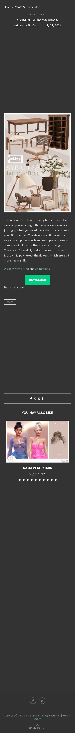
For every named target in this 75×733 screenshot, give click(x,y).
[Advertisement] (37, 69)
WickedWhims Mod (16, 269)
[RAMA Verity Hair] (37, 442)
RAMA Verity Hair (37, 468)
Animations (42, 269)
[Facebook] (33, 700)
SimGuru (33, 25)
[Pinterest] (42, 700)
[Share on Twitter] (34, 399)
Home (7, 7)
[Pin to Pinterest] (39, 399)
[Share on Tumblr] (42, 399)
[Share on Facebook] (31, 399)
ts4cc (10, 302)
